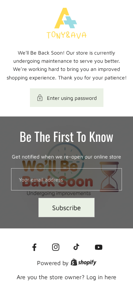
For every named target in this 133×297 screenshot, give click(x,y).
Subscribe (66, 208)
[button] (67, 97)
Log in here (101, 277)
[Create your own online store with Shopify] (83, 263)
